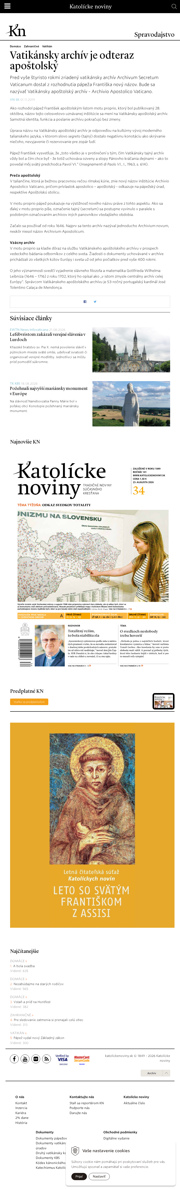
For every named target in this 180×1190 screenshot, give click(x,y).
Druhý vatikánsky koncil (54, 1153)
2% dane (22, 1118)
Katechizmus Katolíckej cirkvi (58, 1167)
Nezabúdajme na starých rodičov (39, 984)
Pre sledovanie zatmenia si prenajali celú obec (49, 1020)
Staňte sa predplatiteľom (29, 702)
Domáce (17, 961)
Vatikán (17, 1033)
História (21, 1123)
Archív (151, 1073)
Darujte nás (78, 1113)
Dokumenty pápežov (51, 1138)
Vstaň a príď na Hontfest (32, 1002)
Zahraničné (20, 1015)
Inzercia (21, 1108)
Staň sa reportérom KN (87, 1103)
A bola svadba (24, 966)
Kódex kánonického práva (55, 1163)
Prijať (79, 1176)
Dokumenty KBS (48, 1158)
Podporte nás (80, 1108)
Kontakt (21, 1103)
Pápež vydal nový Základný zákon (39, 1038)
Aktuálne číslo (134, 1103)
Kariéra (20, 1113)
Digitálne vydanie (116, 1138)
